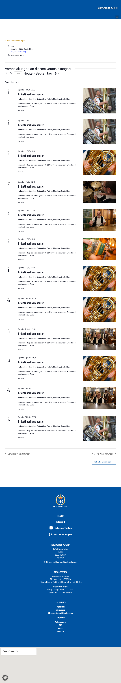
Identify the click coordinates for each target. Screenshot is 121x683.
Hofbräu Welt (60, 521)
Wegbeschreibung (18, 51)
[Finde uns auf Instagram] (51, 534)
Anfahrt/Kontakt (104, 7)
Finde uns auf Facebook (63, 528)
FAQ (60, 625)
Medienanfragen (61, 622)
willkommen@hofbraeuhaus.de (65, 562)
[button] (117, 17)
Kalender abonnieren (102, 462)
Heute (18, 73)
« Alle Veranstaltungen (15, 40)
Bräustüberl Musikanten (31, 94)
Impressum (61, 606)
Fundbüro (60, 631)
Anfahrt (60, 628)
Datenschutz (60, 609)
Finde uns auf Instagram (63, 534)
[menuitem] (111, 7)
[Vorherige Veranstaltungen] (6, 73)
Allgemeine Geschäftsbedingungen (60, 613)
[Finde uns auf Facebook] (51, 528)
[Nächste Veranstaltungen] (11, 73)
